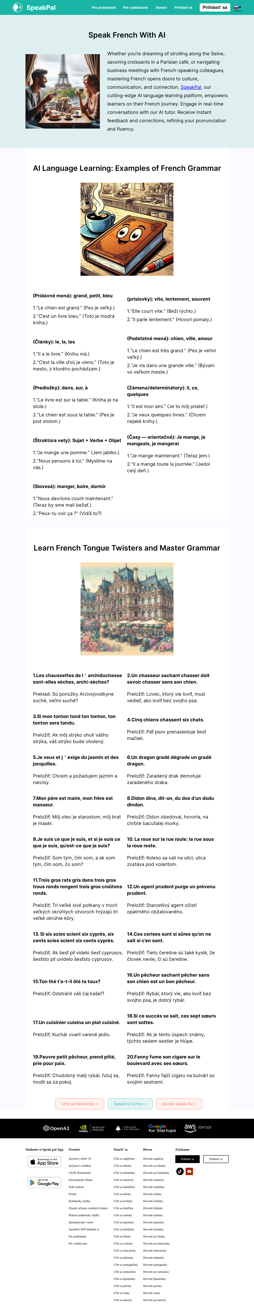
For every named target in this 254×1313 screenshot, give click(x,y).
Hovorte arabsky (153, 1215)
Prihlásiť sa (215, 7)
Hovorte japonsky (153, 1222)
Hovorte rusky (151, 1293)
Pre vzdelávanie (135, 7)
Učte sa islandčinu (124, 1187)
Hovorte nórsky (152, 1194)
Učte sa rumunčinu (125, 1271)
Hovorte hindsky (153, 1208)
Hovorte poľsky (152, 1286)
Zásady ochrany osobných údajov (88, 1208)
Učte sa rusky (122, 1293)
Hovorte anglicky (153, 1158)
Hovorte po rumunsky (156, 1271)
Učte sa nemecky (124, 1179)
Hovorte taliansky (153, 1257)
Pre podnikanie (104, 7)
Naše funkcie (76, 1187)
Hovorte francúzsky (154, 1250)
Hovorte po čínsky (154, 1236)
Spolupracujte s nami (81, 1222)
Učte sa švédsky (123, 1201)
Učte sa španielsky (124, 1278)
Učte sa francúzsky (125, 1250)
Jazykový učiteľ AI (80, 1158)
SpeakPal (191, 87)
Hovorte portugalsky (155, 1264)
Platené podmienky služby (84, 1215)
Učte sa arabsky (123, 1215)
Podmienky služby (79, 1201)
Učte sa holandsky (124, 1172)
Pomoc (73, 1194)
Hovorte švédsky (153, 1201)
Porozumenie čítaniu (81, 1179)
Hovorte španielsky (154, 1278)
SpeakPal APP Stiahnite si (84, 1229)
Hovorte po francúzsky (156, 1243)
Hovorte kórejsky (153, 1229)
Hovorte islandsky (154, 1187)
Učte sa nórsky (122, 1194)
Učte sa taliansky (124, 1257)
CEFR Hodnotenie (80, 1172)
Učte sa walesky (123, 1243)
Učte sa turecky (123, 1300)
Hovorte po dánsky (154, 1165)
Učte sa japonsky (124, 1222)
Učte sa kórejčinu (124, 1229)
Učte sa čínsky (122, 1236)
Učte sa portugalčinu (126, 1264)
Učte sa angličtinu (124, 1158)
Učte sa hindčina (123, 1208)
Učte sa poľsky (122, 1286)
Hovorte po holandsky (156, 1172)
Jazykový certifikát (80, 1165)
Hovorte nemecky (153, 1179)
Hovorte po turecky (154, 1300)
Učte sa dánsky (122, 1165)
